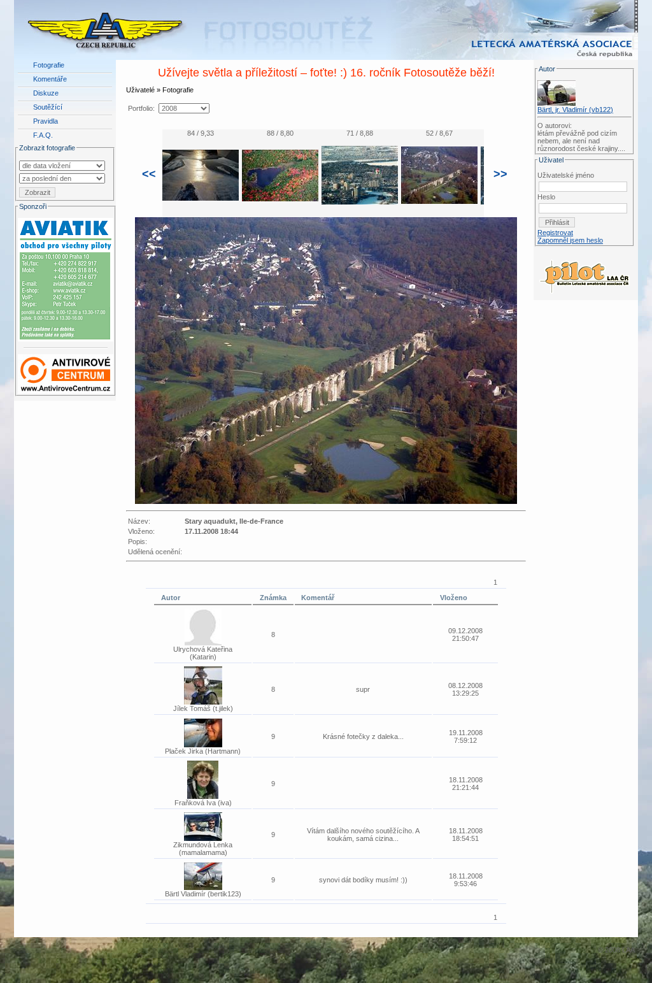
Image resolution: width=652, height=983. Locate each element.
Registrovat (555, 232)
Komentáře (50, 79)
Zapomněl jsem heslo (570, 240)
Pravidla (45, 121)
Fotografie (48, 65)
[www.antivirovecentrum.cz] (65, 371)
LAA (628, 950)
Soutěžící (47, 107)
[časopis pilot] (584, 273)
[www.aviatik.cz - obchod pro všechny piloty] (65, 277)
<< (149, 174)
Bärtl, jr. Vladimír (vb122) (575, 109)
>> (500, 174)
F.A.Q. (43, 135)
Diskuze (46, 93)
